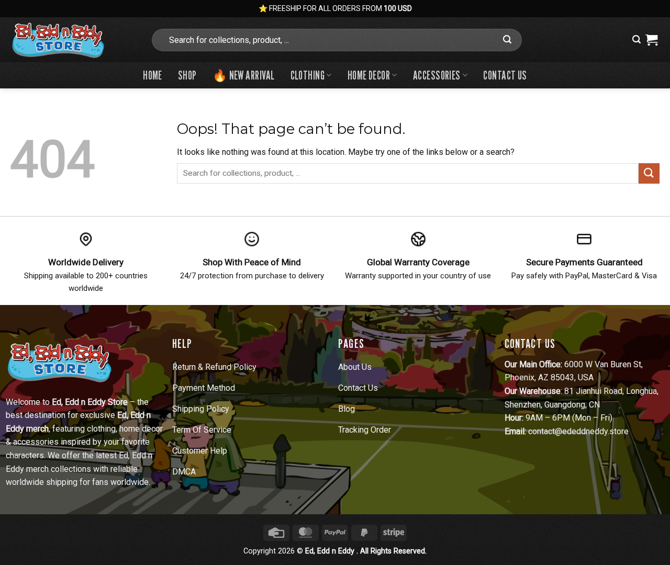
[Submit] (507, 40)
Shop (187, 75)
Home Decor (369, 75)
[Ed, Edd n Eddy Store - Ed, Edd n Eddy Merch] (72, 39)
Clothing (308, 75)
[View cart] (651, 39)
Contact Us (505, 75)
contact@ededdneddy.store (578, 431)
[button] (636, 39)
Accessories (437, 75)
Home (152, 75)
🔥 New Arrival (244, 75)
